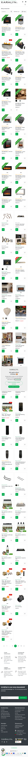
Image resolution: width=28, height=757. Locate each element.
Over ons (3, 727)
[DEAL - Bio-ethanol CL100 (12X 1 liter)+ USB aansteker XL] (20, 573)
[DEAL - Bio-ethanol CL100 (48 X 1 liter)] (7, 406)
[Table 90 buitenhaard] (20, 311)
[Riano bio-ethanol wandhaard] (7, 262)
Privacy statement (19, 719)
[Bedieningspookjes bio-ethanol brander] (20, 478)
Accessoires (3, 717)
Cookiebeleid (14, 748)
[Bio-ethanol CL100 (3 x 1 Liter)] (20, 527)
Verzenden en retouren (20, 714)
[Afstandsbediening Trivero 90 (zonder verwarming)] (20, 430)
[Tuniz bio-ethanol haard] (7, 360)
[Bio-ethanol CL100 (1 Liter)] (7, 550)
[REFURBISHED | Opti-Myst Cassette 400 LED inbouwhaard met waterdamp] (7, 44)
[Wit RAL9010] (18, 101)
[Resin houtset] (7, 216)
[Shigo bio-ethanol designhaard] (7, 311)
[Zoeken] (11, 11)
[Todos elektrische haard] (7, 337)
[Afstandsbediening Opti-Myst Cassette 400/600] (20, 454)
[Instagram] (7, 742)
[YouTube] (4, 742)
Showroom (3, 728)
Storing (16, 713)
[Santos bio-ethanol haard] (7, 288)
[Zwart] (16, 485)
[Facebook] (2, 742)
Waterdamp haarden (5, 716)
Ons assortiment (4, 711)
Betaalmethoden (18, 716)
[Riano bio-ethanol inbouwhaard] (20, 239)
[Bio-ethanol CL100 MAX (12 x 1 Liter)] (7, 527)
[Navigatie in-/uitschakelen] (25, 4)
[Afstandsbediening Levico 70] (20, 406)
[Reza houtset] (7, 239)
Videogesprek (4, 725)
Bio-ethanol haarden (5, 714)
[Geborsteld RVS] (18, 485)
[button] (16, 11)
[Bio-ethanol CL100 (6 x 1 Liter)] (7, 504)
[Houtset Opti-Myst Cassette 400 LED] (20, 216)
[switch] (3, 754)
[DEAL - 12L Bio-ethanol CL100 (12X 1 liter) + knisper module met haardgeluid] (7, 623)
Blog (2, 730)
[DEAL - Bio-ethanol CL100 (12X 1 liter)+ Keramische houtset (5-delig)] (7, 573)
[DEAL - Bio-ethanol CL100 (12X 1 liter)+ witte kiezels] (7, 599)
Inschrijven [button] (22, 697)
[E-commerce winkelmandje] (22, 2)
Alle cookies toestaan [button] (14, 386)
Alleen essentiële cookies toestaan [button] (14, 383)
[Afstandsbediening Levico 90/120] (7, 430)
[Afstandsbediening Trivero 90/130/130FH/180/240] (7, 454)
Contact (2, 710)
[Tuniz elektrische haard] (20, 360)
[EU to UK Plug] (20, 599)
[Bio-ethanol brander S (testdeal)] (20, 504)
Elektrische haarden (5, 713)
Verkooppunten (4, 732)
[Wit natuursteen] (3, 318)
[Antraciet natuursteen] (6, 318)
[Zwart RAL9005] (16, 101)
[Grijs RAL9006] (20, 101)
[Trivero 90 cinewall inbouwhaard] (20, 337)
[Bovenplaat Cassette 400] (20, 550)
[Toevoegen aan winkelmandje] (3, 34)
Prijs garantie (18, 711)
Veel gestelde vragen (19, 710)
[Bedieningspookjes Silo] (7, 478)
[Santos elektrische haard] (20, 288)
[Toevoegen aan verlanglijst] (11, 34)
